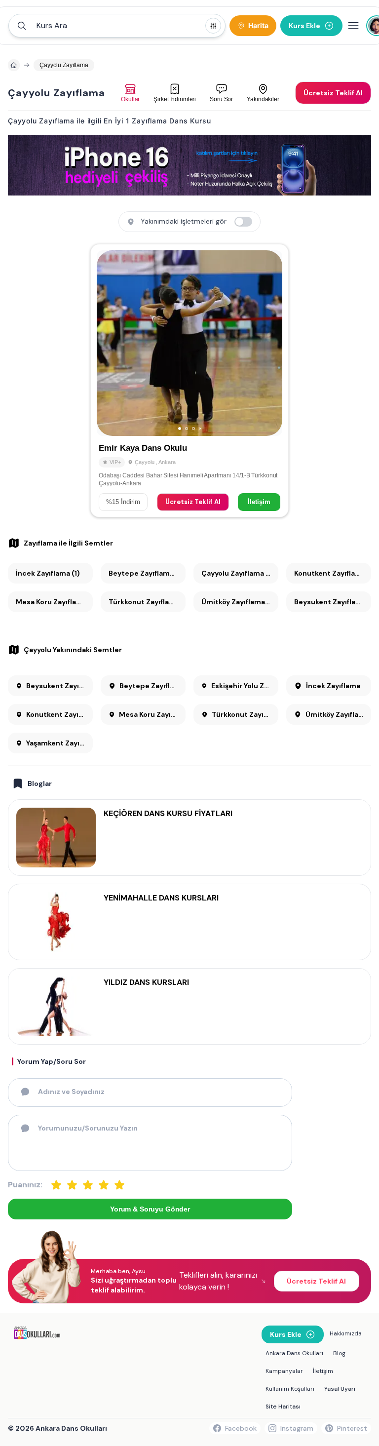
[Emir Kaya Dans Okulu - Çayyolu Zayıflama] (189, 380)
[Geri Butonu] (270, 343)
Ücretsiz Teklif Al (193, 502)
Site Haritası (283, 1406)
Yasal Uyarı (339, 1389)
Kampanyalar (284, 1371)
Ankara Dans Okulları (294, 1353)
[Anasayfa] (14, 65)
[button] (117, 26)
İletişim (259, 502)
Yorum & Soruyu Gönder (150, 1209)
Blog (339, 1353)
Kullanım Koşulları (289, 1389)
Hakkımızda (346, 1333)
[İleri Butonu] (108, 343)
